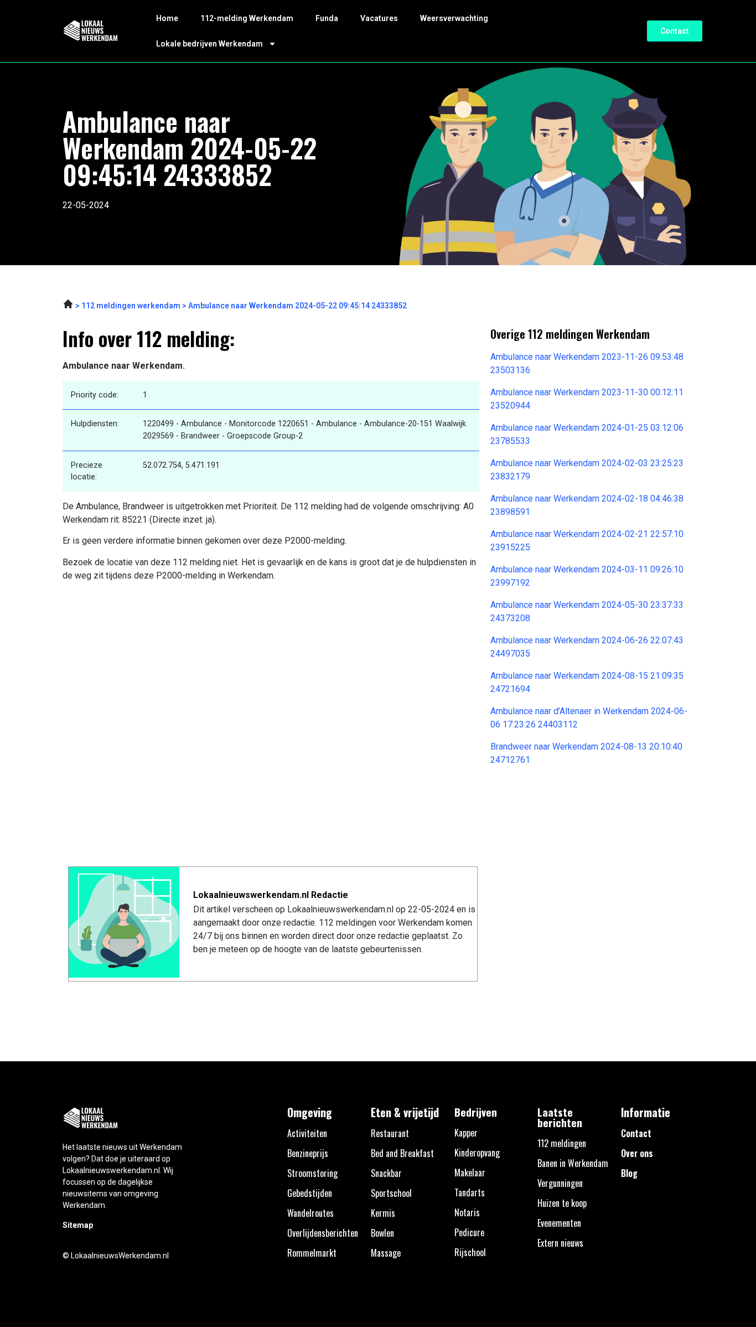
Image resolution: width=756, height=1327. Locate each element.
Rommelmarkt (311, 1252)
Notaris (467, 1212)
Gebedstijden (309, 1193)
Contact (636, 1133)
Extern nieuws (560, 1242)
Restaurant (390, 1133)
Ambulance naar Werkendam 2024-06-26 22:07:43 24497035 (586, 647)
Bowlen (382, 1233)
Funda (326, 18)
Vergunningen (560, 1183)
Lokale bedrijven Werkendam (209, 43)
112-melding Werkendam (246, 18)
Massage (386, 1252)
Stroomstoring (312, 1173)
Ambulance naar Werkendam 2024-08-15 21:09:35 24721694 (586, 682)
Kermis (383, 1213)
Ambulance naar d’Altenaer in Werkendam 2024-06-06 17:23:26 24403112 (588, 718)
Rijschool (470, 1252)
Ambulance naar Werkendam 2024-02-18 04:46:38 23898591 (586, 505)
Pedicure (469, 1232)
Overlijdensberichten (322, 1233)
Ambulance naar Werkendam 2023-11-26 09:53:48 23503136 (586, 363)
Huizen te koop (562, 1203)
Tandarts (469, 1192)
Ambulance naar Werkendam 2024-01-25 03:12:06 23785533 (586, 434)
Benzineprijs (307, 1153)
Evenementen (559, 1223)
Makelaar (469, 1172)
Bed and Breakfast (402, 1153)
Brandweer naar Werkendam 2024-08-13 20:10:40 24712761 (586, 753)
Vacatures (379, 18)
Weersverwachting (454, 18)
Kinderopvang (477, 1152)
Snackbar (386, 1173)
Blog (629, 1173)
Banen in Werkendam (572, 1163)
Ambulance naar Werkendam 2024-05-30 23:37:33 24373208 (586, 611)
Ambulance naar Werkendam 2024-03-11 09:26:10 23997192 (586, 576)
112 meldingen (561, 1143)
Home (167, 18)
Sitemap (78, 1225)
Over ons (637, 1153)
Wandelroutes (310, 1213)
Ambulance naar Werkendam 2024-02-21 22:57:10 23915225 (586, 541)
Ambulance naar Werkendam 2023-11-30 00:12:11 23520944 (586, 399)
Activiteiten (307, 1133)
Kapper (466, 1132)
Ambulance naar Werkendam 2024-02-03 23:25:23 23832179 (586, 470)
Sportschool (391, 1193)
